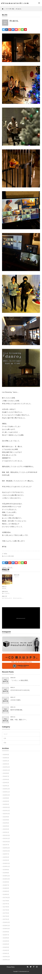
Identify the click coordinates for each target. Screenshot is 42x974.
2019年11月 (6, 866)
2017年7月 (6, 904)
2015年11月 (6, 959)
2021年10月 (6, 841)
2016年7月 (6, 935)
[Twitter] (30, 967)
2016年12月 (6, 922)
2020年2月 (6, 860)
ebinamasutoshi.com (24, 971)
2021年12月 (6, 835)
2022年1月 (6, 832)
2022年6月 (6, 823)
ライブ (6, 556)
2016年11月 (6, 925)
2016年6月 (6, 938)
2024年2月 (6, 782)
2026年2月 (6, 757)
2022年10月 (6, 813)
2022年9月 (6, 817)
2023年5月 (6, 801)
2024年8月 (6, 773)
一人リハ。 (17, 576)
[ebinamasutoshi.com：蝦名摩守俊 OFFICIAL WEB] (14, 3)
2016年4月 (6, 944)
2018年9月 (6, 882)
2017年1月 (6, 919)
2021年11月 (6, 838)
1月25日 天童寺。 (16, 700)
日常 (9, 556)
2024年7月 (6, 776)
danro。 (5, 567)
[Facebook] (33, 967)
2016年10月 (6, 928)
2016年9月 (6, 932)
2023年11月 (6, 792)
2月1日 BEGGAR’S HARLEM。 (20, 690)
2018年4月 (6, 891)
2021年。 (4, 588)
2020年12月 (6, 848)
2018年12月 (6, 876)
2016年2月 (6, 950)
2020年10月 (6, 851)
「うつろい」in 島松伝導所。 (19, 680)
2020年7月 (6, 854)
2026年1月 (6, 761)
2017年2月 (6, 916)
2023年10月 (6, 795)
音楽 (12, 556)
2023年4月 (6, 804)
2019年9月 (6, 869)
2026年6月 (6, 754)
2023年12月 (6, 789)
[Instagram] (36, 967)
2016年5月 (6, 941)
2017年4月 (6, 910)
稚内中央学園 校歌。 (17, 710)
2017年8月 (6, 900)
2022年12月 (6, 807)
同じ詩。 (10, 567)
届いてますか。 (6, 593)
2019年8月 (6, 872)
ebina (5, 553)
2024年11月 (6, 770)
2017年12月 (6, 897)
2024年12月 (6, 767)
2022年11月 (6, 810)
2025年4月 (6, 764)
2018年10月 (6, 879)
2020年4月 (6, 857)
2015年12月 (6, 956)
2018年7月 (6, 885)
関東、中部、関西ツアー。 (19, 719)
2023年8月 (6, 798)
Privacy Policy (10, 967)
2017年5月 (6, 907)
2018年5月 (6, 888)
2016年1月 (6, 953)
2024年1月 (6, 785)
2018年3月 (6, 894)
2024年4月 (6, 779)
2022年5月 (6, 826)
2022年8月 (6, 820)
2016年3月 (6, 947)
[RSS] (27, 967)
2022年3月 (6, 829)
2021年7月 (6, 844)
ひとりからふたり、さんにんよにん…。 (13, 598)
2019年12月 (6, 863)
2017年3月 (6, 913)
